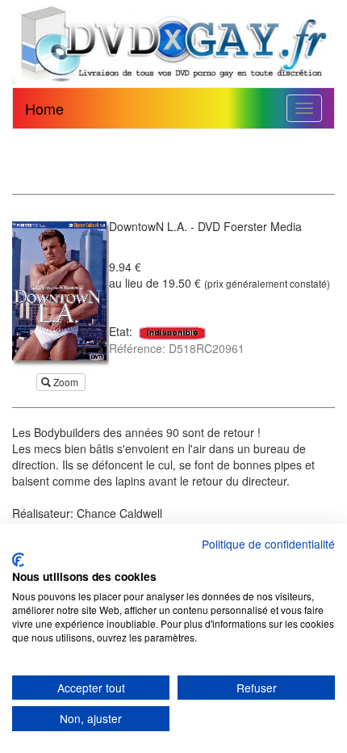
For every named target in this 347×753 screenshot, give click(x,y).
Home (44, 108)
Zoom (66, 382)
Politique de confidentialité (268, 544)
